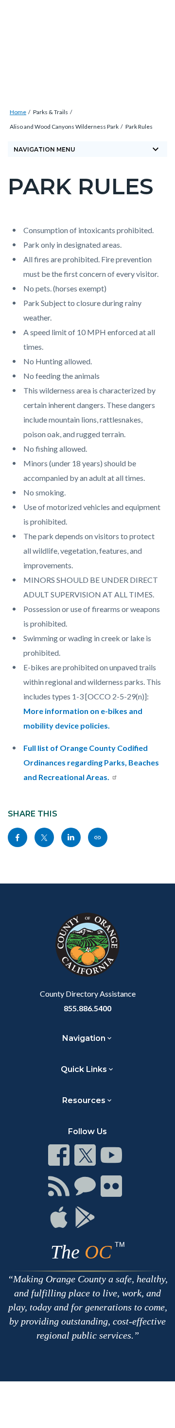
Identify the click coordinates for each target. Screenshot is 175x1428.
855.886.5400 (87, 1008)
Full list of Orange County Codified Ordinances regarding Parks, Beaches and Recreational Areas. (91, 762)
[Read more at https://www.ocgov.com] (87, 945)
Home (18, 112)
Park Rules (139, 126)
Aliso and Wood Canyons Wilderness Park (64, 126)
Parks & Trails (50, 112)
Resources (83, 1100)
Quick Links (84, 1069)
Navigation (83, 1038)
